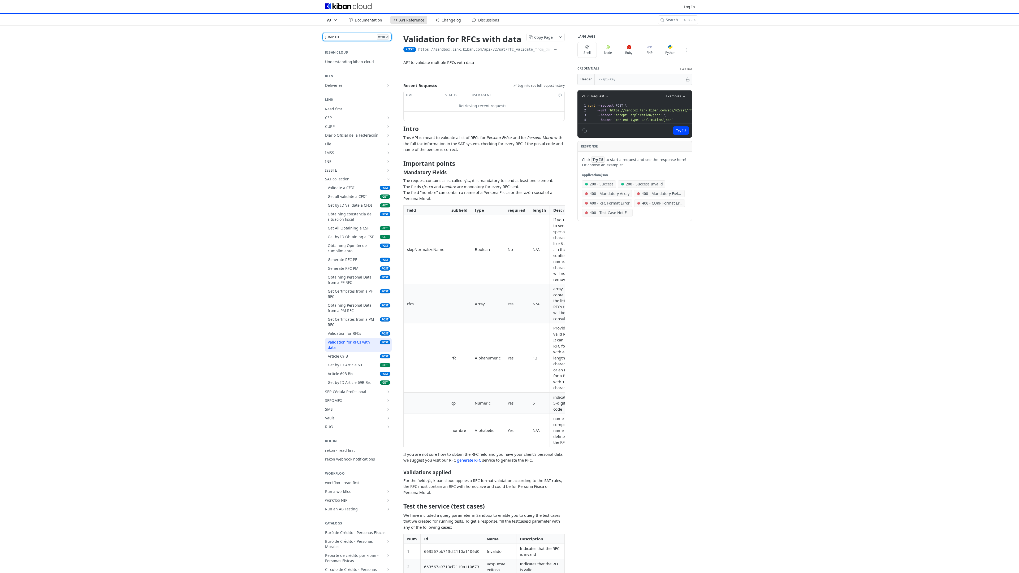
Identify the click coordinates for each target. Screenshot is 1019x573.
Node (608, 52)
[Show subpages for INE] (388, 161)
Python (670, 52)
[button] (685, 69)
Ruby (628, 52)
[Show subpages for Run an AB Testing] (388, 509)
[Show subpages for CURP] (388, 126)
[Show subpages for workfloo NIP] (388, 500)
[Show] (687, 79)
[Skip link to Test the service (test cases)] (400, 506)
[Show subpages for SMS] (388, 409)
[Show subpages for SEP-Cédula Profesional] (388, 392)
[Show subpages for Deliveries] (388, 85)
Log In (689, 6)
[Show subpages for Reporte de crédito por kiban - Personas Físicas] (388, 555)
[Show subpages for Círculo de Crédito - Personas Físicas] (388, 569)
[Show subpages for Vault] (388, 418)
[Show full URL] (555, 50)
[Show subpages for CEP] (388, 118)
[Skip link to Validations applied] (400, 472)
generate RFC (469, 460)
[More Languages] (686, 50)
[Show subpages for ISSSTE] (388, 170)
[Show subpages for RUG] (388, 427)
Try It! (681, 130)
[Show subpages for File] (388, 144)
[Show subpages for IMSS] (388, 153)
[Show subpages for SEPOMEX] (388, 400)
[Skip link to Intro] (400, 129)
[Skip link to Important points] (400, 164)
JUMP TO (356, 37)
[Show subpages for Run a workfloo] (388, 491)
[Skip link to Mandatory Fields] (400, 172)
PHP (649, 52)
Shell (587, 52)
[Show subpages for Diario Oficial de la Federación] (388, 135)
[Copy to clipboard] (562, 50)
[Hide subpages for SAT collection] (388, 179)
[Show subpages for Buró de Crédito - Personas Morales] (388, 541)
